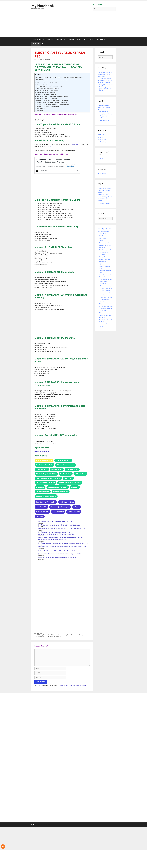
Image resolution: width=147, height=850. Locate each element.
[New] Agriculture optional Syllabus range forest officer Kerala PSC (58, 557)
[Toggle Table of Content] (86, 75)
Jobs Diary (101, 137)
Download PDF (41, 507)
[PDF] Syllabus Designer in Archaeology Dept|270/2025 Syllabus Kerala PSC (61, 528)
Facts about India (105, 286)
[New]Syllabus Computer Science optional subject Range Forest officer (60, 554)
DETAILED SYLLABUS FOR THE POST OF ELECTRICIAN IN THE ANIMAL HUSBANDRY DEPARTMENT (60, 78)
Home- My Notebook (38, 39)
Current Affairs (104, 299)
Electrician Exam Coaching (44, 85)
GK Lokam (102, 254)
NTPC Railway (102, 139)
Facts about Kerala (106, 279)
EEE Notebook (102, 135)
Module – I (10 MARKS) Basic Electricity (48, 90)
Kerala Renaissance (104, 159)
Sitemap (100, 326)
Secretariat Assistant (105, 308)
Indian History (102, 173)
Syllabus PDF (41, 108)
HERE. (49, 146)
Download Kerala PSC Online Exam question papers (104, 107)
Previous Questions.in (105, 243)
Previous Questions (103, 142)
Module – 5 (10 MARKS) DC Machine (47, 98)
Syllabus (77, 507)
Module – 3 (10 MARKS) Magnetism (46, 94)
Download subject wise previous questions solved (105, 116)
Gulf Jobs (39, 516)
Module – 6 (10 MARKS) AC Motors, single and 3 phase (52, 100)
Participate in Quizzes (104, 324)
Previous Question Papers (60, 507)
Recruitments (102, 261)
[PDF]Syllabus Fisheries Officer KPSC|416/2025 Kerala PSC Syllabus (59, 525)
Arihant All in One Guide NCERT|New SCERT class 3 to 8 (55, 521)
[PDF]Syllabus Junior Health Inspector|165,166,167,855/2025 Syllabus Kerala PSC (63, 543)
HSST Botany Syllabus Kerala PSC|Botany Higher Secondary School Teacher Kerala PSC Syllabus (61, 635)
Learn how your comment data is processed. (73, 685)
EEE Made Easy (73, 144)
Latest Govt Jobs (60, 39)
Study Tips (91, 39)
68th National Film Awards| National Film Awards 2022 (50, 636)
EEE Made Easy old (105, 250)
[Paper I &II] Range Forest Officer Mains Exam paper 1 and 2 (56, 550)
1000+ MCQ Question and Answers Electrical (50, 86)
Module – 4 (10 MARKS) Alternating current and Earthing (52, 96)
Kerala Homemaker (105, 259)
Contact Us (45, 44)
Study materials (101, 39)
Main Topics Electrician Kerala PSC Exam (48, 83)
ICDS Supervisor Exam (106, 306)
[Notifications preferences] (3, 846)
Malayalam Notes (42, 512)
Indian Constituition (106, 297)
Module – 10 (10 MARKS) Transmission (48, 106)
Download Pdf (81, 39)
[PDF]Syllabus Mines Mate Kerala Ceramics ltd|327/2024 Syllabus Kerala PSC (62, 547)
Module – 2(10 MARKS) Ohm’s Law (46, 92)
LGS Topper (102, 238)
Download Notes (103, 111)
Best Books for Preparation (46, 502)
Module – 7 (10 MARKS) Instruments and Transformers (52, 102)
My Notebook (42, 6)
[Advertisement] (73, 25)
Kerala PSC (36, 44)
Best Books (71, 39)
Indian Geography (107, 288)
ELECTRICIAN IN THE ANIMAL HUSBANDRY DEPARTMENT (53, 81)
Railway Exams (103, 257)
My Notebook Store (67, 502)
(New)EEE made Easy (105, 245)
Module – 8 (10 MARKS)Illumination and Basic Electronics (53, 104)
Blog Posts (50, 39)
